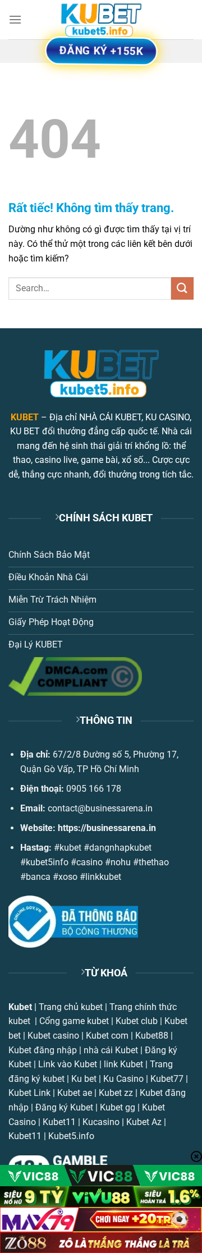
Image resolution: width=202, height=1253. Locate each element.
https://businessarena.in (107, 828)
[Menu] (15, 19)
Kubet (20, 1007)
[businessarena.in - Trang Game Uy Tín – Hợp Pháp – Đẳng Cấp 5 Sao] (101, 19)
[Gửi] (182, 288)
